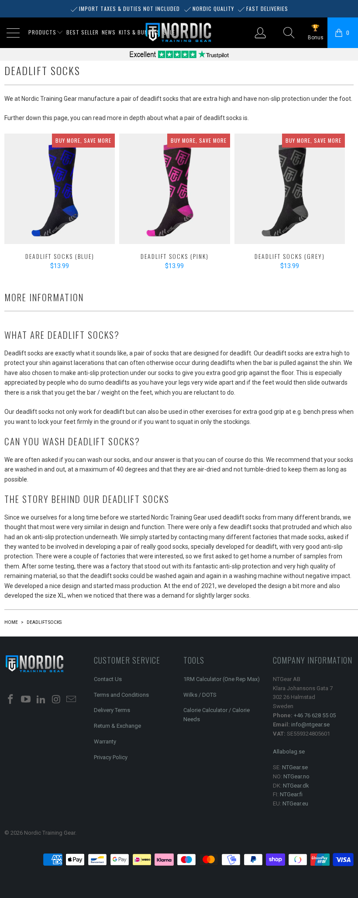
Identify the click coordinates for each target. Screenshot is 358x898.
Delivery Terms (112, 710)
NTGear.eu (295, 803)
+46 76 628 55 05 (315, 715)
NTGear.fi (291, 794)
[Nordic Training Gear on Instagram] (56, 699)
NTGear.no (296, 776)
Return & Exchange (117, 726)
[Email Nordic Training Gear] (71, 699)
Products (42, 32)
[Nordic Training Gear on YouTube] (26, 699)
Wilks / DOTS (200, 695)
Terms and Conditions (121, 695)
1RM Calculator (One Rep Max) (221, 679)
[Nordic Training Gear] (178, 33)
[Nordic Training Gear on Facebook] (10, 699)
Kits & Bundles (139, 32)
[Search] (289, 32)
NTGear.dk (296, 785)
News (109, 32)
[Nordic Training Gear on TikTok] (41, 699)
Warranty (105, 741)
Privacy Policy (110, 757)
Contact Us (108, 679)
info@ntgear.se (310, 724)
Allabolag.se (289, 751)
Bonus (316, 37)
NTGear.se (295, 767)
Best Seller (82, 32)
